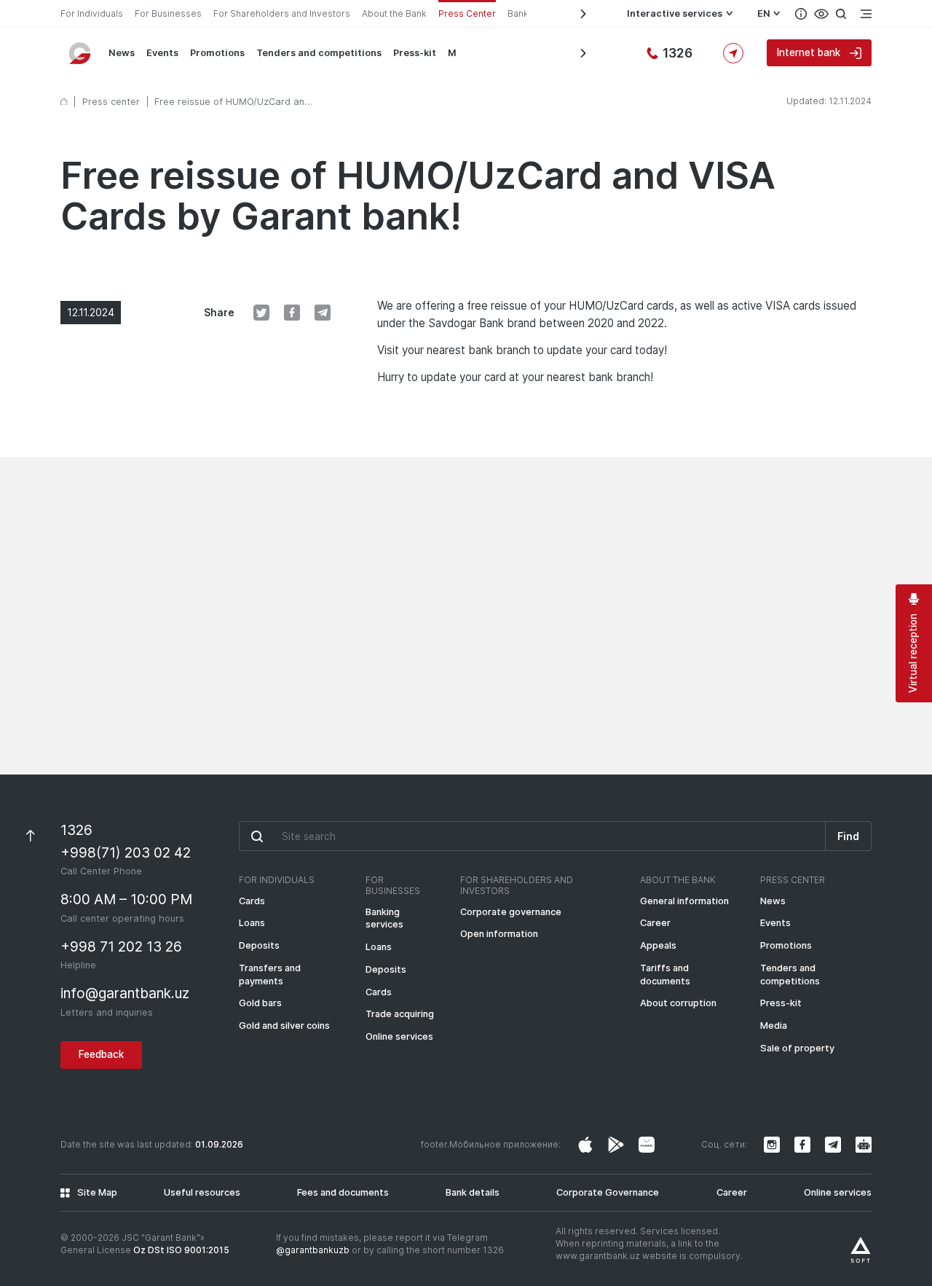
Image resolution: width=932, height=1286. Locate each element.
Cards (252, 900)
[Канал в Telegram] (833, 1144)
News (121, 52)
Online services (399, 1036)
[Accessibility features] (821, 13)
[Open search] (841, 13)
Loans (252, 922)
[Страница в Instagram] (585, 1144)
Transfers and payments (270, 974)
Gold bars (260, 1002)
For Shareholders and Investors (281, 13)
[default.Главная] (64, 102)
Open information (499, 933)
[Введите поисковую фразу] (532, 835)
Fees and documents (343, 1192)
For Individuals (91, 13)
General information (684, 900)
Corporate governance (510, 911)
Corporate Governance (607, 1192)
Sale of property (797, 1048)
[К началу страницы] (30, 835)
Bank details (472, 1192)
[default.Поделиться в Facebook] (292, 312)
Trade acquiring (400, 1013)
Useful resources (202, 1192)
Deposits (259, 945)
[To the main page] (80, 52)
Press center (111, 101)
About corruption (678, 1002)
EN (763, 13)
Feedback (101, 1054)
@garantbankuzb (313, 1249)
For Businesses (168, 13)
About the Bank (394, 13)
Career (655, 922)
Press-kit (414, 52)
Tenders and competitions (319, 52)
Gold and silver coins (284, 1025)
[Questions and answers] (801, 13)
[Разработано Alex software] (861, 1250)
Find (848, 836)
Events (162, 52)
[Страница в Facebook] (616, 1144)
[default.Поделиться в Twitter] (261, 312)
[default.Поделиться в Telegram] (322, 312)
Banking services (384, 918)
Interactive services (674, 13)
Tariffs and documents (665, 974)
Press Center (467, 13)
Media (773, 1025)
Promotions (217, 52)
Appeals (658, 945)
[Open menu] (866, 13)
